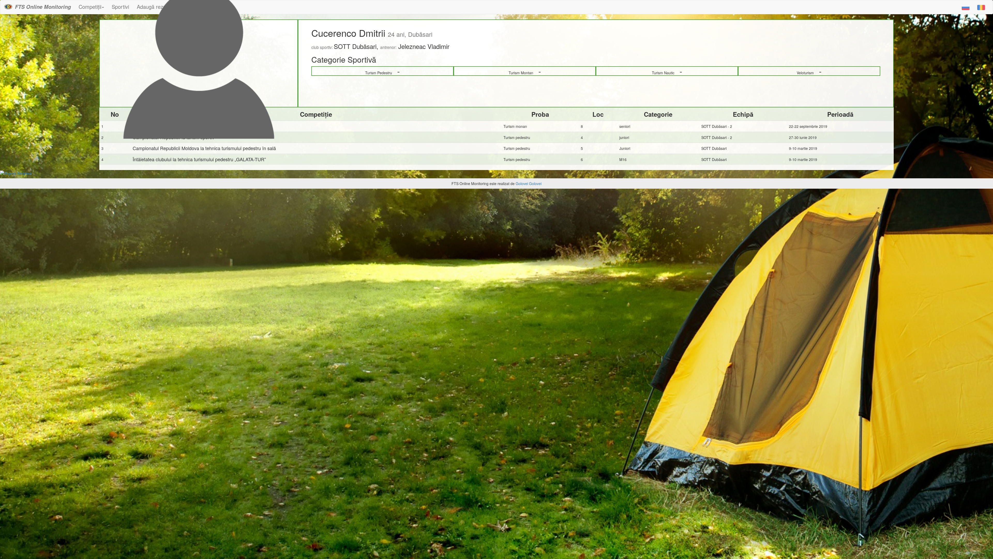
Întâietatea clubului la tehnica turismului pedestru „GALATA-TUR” (199, 159)
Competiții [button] (90, 6)
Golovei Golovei (528, 183)
